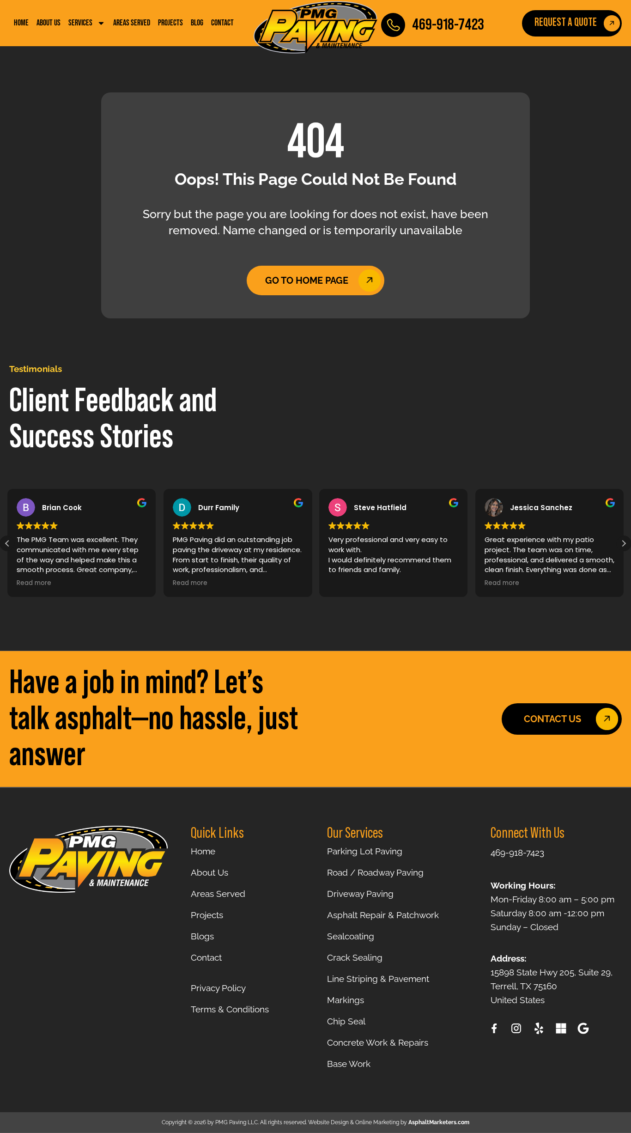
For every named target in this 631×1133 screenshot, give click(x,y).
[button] (624, 543)
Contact (222, 23)
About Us (48, 23)
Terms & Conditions (230, 1009)
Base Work (348, 1064)
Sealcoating (350, 936)
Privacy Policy (218, 988)
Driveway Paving (360, 894)
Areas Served (131, 23)
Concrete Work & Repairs (377, 1042)
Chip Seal (346, 1021)
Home (21, 23)
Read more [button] (34, 583)
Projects (170, 23)
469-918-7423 (448, 25)
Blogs (202, 936)
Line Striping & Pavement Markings (378, 989)
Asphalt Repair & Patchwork (383, 915)
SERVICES (80, 23)
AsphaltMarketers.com (438, 1122)
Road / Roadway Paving (375, 872)
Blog (197, 23)
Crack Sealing (354, 957)
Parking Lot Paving (364, 851)
